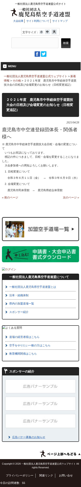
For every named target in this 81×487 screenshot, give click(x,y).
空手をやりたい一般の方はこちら (30, 345)
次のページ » (71, 197)
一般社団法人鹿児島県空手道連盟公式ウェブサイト (35, 76)
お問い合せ (66, 475)
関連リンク (46, 475)
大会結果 (18, 20)
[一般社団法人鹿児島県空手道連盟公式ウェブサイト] (40, 15)
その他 (17, 80)
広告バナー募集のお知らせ (28, 437)
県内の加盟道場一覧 (21, 303)
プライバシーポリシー (19, 475)
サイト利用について (37, 20)
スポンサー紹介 (19, 312)
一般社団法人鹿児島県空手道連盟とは (32, 286)
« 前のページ (10, 197)
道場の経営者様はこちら (24, 336)
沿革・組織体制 (19, 295)
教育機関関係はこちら (23, 353)
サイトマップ (60, 20)
